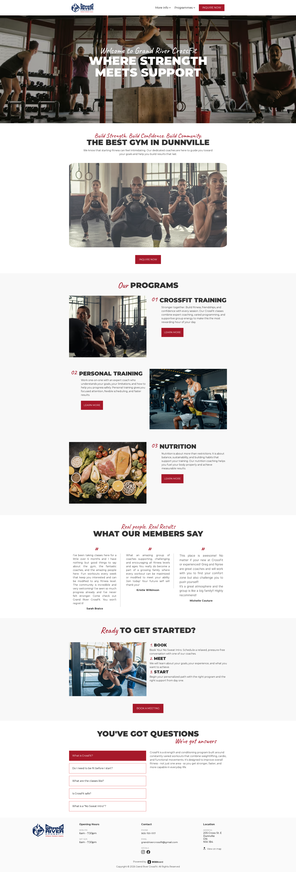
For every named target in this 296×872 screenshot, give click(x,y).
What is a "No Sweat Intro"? (89, 806)
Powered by (139, 861)
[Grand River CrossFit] (204, 848)
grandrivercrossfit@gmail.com (159, 842)
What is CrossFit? (82, 755)
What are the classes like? (88, 780)
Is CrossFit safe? (81, 793)
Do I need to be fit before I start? (92, 768)
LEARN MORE (172, 332)
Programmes (184, 7)
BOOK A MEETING (148, 708)
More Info (161, 7)
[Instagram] (143, 852)
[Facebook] (148, 852)
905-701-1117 (148, 833)
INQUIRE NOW (211, 7)
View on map (214, 849)
